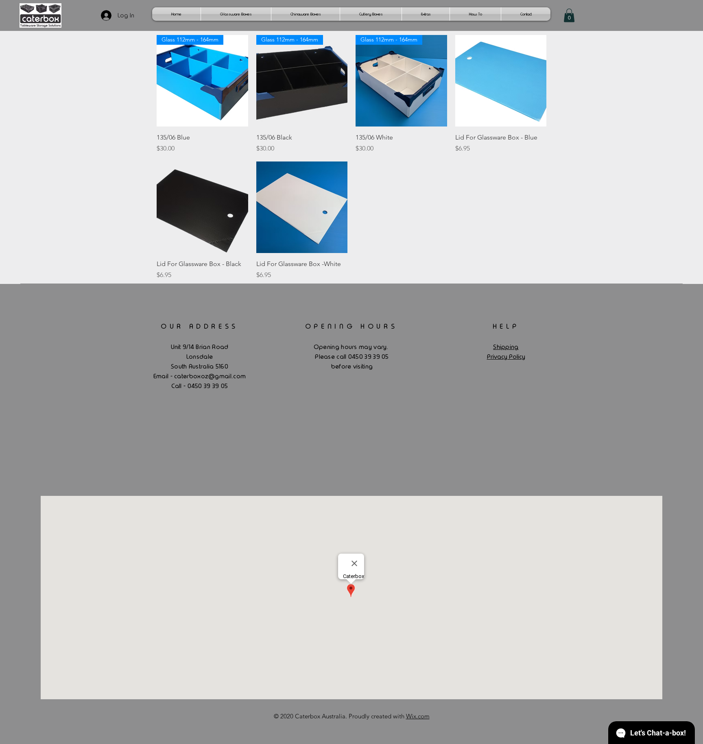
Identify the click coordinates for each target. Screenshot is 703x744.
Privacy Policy (506, 356)
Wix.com (418, 716)
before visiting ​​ (352, 366)
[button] (569, 15)
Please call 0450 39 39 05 (352, 356)
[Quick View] (501, 81)
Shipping (505, 347)
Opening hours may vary (350, 347)
